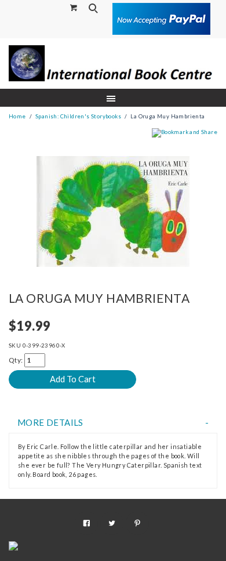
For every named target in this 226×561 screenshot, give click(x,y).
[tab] (113, 422)
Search (94, 8)
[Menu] (113, 98)
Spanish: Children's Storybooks (78, 116)
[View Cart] (74, 7)
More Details (50, 423)
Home (17, 116)
